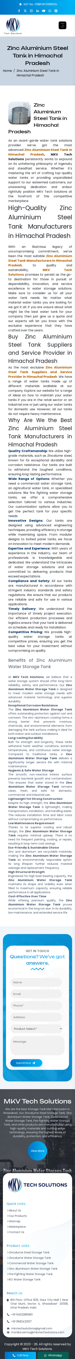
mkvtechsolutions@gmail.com (31, 1328)
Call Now (22, 1355)
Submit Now (23, 1063)
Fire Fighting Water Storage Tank (31, 1274)
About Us (15, 1210)
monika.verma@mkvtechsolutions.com (37, 1332)
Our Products (18, 1216)
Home (7, 70)
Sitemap (14, 1221)
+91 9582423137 (21, 1321)
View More (37, 1151)
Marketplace (17, 1227)
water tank (48, 140)
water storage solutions (52, 288)
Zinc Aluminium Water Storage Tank (33, 1269)
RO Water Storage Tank (25, 1279)
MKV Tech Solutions (52, 191)
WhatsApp (55, 1355)
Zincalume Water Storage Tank (30, 1258)
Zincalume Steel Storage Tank (29, 1252)
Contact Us (16, 1232)
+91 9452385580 (22, 1314)
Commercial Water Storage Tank (31, 1263)
